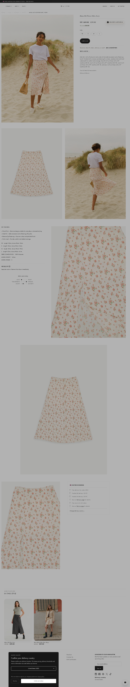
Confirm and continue (38, 681)
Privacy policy (41, 676)
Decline (15, 681)
